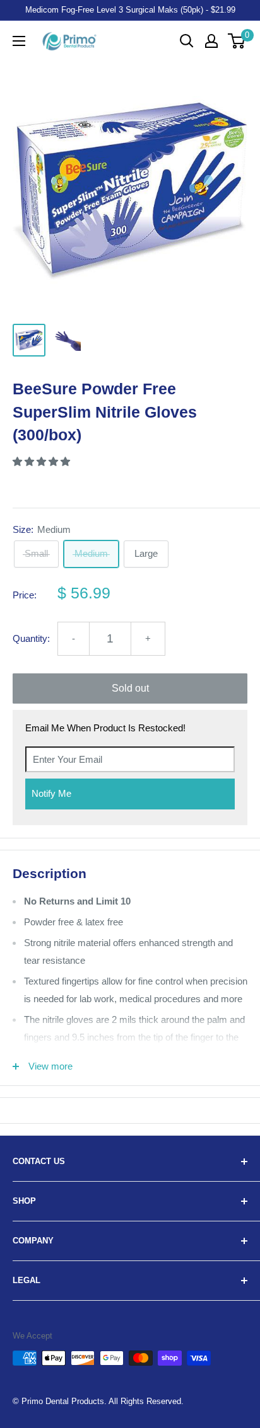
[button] (43, 461)
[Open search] (187, 41)
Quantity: (31, 638)
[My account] (211, 41)
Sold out (130, 688)
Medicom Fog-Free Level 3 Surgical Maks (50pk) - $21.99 (130, 9)
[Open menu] (19, 41)
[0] (237, 41)
